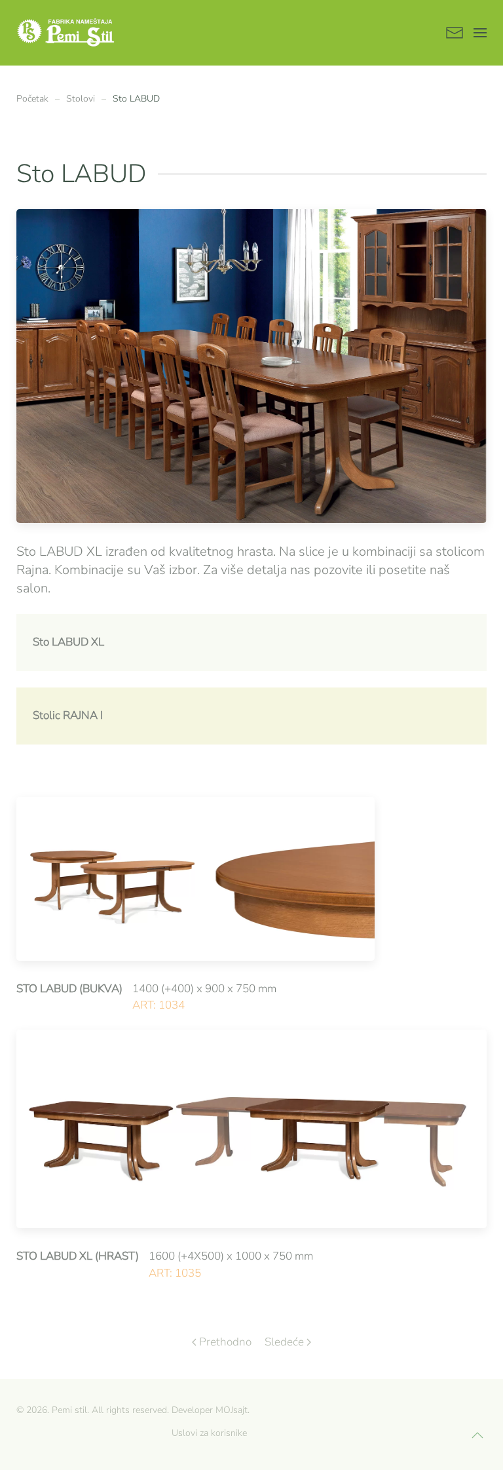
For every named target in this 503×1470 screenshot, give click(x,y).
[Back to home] (65, 33)
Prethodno (225, 1341)
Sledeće (284, 1341)
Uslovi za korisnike (209, 1433)
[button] (480, 33)
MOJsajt (231, 1410)
